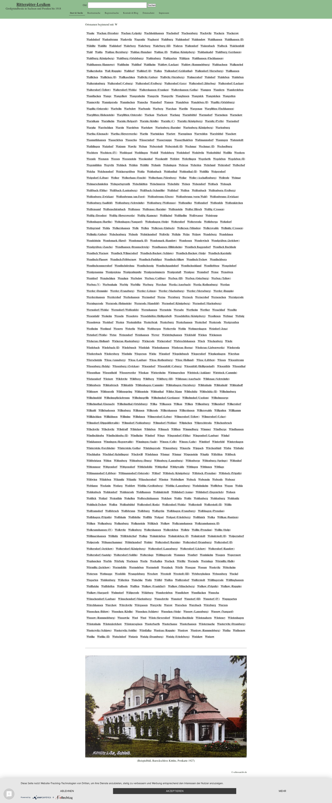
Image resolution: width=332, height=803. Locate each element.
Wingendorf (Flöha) (179, 435)
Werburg (148, 284)
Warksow (162, 115)
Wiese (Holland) (184, 360)
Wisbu (227, 448)
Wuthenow (239, 630)
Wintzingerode (151, 448)
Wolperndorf (236, 536)
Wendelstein (93, 240)
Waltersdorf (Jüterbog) (202, 83)
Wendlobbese (211, 265)
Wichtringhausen (172, 335)
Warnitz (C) (168, 121)
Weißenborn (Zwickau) (100, 196)
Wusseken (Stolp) (171, 611)
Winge (161, 435)
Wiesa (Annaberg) (115, 360)
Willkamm (235, 410)
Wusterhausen (188, 624)
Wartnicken (157, 134)
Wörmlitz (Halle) (225, 561)
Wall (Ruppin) (113, 71)
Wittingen (192, 467)
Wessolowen (93, 322)
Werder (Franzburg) (122, 291)
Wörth (179, 567)
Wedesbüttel (213, 152)
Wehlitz (144, 165)
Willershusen (187, 410)
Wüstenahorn (204, 618)
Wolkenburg (121, 523)
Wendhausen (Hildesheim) (167, 247)
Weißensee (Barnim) (154, 209)
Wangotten (229, 96)
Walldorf (129, 71)
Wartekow (147, 127)
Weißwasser (196, 215)
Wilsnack (163, 429)
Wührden (123, 580)
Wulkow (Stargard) (97, 592)
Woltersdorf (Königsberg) (131, 548)
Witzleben (105, 479)
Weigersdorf (218, 171)
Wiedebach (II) (110, 347)
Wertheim (192, 310)
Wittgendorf (110, 467)
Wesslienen (214, 316)
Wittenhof (236, 460)
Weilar (183, 178)
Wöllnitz (113, 536)
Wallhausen (232, 71)
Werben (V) (93, 284)
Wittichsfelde (145, 467)
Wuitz (148, 580)
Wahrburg (144, 46)
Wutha (226, 630)
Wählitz (90, 46)
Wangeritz (167, 96)
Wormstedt (152, 567)
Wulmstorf (117, 592)
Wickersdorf (164, 341)
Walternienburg (95, 83)
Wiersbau (233, 354)
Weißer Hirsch (193, 209)
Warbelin (116, 108)
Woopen (220, 555)
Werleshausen (131, 297)
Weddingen (141, 152)
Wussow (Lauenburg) (196, 611)
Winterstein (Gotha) (129, 448)
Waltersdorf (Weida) (125, 90)
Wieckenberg (215, 341)
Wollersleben (170, 530)
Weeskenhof (146, 159)
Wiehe (152, 354)
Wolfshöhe (134, 517)
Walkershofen (94, 71)
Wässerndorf (146, 140)
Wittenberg (120, 460)
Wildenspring (124, 391)
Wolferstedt (195, 504)
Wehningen (169, 165)
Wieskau (143, 372)
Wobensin (204, 479)
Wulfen (168, 580)
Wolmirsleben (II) (178, 536)
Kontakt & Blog (130, 12)
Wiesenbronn (236, 360)
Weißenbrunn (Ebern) (160, 196)
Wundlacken (198, 592)
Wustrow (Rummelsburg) (205, 630)
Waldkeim (149, 64)
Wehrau (183, 165)
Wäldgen (184, 58)
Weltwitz (164, 234)
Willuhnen (139, 416)
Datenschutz (148, 12)
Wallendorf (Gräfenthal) (178, 71)
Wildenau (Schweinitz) (216, 379)
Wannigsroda (110, 102)
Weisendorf (199, 184)
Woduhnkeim (200, 485)
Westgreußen (231, 322)
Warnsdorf (232, 121)
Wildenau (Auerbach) (188, 379)
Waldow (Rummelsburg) (195, 64)
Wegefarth (204, 159)
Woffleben (216, 485)
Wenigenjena (113, 272)
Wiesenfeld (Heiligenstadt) (199, 366)
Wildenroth (107, 391)
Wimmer (206, 429)
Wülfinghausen (235, 580)
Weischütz (173, 184)
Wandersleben (235, 90)
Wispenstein (191, 454)
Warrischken (105, 127)
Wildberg (135, 379)
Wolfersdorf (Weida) (174, 504)
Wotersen (92, 574)
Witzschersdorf (147, 479)
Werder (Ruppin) (223, 291)
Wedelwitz (198, 152)
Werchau (161, 284)
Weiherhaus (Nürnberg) (162, 178)
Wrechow (152, 574)
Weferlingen (189, 159)
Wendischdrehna (124, 265)
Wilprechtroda (203, 423)
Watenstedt (236, 140)
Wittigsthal (161, 467)
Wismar (165, 454)
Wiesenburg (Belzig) (98, 366)
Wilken (189, 404)
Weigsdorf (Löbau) (97, 178)
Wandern (218, 90)
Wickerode (148, 341)
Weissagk (225, 184)
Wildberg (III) (164, 379)
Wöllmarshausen (96, 536)
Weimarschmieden (97, 184)
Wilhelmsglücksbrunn (117, 398)
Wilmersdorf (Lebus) (159, 416)
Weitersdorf (178, 221)
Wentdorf (92, 278)
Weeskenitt (161, 159)
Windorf (150, 435)
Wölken (90, 523)
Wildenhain (205, 385)
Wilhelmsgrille (140, 398)
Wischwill (137, 454)
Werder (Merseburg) (199, 291)
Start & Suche (76, 12)
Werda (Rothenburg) (205, 284)
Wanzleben (182, 102)
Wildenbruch (110, 385)
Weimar (236, 178)
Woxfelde (120, 574)
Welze (186, 234)
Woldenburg (217, 498)
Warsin (120, 127)
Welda (106, 228)
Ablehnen (67, 791)
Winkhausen (93, 441)
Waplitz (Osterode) (97, 108)
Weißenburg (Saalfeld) (99, 203)
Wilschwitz (92, 429)
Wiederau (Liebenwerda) (210, 347)
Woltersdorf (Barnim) (167, 542)
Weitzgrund (93, 228)
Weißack (213, 184)
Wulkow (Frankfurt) (153, 586)
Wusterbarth (152, 624)
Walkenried (236, 64)
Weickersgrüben (125, 171)
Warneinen (221, 115)
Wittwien (91, 479)
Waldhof (136, 64)
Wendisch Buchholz (224, 247)
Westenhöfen (133, 322)
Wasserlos (131, 140)
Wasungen (222, 140)
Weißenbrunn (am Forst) (130, 196)
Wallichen (92, 77)
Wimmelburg (190, 429)
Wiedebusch (129, 347)
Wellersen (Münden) (189, 228)
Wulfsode (122, 586)
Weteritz (130, 328)
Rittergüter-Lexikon (33, 4)
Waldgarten (170, 58)
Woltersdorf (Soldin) (125, 555)
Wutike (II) (103, 636)
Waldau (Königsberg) (182, 52)
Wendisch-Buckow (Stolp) (191, 253)
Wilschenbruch (223, 423)
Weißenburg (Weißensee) (161, 203)
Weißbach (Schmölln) (152, 190)
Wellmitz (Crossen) (232, 228)
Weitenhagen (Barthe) (99, 221)
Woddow (130, 485)
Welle (135, 228)
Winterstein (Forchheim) (100, 448)
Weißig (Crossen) (214, 209)
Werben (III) (175, 278)
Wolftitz (147, 517)
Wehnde (156, 165)
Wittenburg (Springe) (215, 460)
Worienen (132, 561)
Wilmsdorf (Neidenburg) (136, 423)
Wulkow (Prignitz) (207, 586)
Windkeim (137, 435)
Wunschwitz (161, 599)
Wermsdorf (148, 297)
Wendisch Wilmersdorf (124, 253)
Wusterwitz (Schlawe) (99, 630)
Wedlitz (227, 152)
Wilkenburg (202, 404)
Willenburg (124, 410)
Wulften (134, 586)
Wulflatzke (92, 586)
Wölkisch (152, 523)
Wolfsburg (143, 511)
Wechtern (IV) (108, 152)
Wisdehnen (151, 454)
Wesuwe (118, 328)
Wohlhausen (143, 492)
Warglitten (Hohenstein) (100, 115)
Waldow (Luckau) (168, 64)
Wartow (171, 134)
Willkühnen (111, 416)
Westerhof (201, 322)
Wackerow (233, 33)
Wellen (145, 228)
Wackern (219, 33)
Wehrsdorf (224, 165)
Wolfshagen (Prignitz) (99, 517)
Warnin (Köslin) (149, 121)
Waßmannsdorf (204, 140)
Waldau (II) (161, 52)
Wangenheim (137, 96)
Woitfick (91, 498)
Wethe (141, 328)
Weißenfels (216, 203)
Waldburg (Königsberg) (100, 58)
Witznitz (131, 479)
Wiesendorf (148, 366)
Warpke (91, 127)
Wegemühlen (94, 165)
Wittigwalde (177, 467)
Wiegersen (140, 354)
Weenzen (103, 159)
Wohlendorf (110, 492)
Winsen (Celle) (168, 441)
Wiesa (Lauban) (137, 360)
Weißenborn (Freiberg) (222, 190)
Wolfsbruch (112, 511)
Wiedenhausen (160, 347)
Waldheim (123, 64)
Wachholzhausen (154, 33)
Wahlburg (167, 39)
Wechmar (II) (207, 146)
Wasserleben (115, 140)
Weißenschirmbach (114, 209)
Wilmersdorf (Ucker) (214, 416)
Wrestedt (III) (181, 574)
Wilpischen (185, 423)
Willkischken (94, 416)
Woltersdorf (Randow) (221, 548)
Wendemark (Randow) (163, 240)
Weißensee (134, 209)
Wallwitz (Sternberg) (172, 77)
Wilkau (178, 404)
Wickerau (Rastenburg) (126, 341)
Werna (161, 297)
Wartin (144, 134)
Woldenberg (201, 498)
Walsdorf (210, 77)
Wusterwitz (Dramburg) (231, 624)
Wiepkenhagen (216, 354)
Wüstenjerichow (112, 624)
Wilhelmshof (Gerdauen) (165, 398)
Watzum (121, 146)
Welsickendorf (148, 234)
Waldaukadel (205, 52)
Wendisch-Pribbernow (123, 259)
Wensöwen (227, 272)
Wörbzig (119, 561)
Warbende (144, 108)
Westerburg (167, 322)
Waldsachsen (219, 64)
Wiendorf (164, 354)
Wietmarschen (176, 372)
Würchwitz (125, 605)
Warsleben (132, 127)
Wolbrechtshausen (148, 498)
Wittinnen (206, 467)
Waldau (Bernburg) (116, 52)
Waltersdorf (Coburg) (120, 83)
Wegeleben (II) (236, 159)
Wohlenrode (127, 492)
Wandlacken (93, 96)
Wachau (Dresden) (108, 33)
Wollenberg (135, 530)
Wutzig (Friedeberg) (178, 636)
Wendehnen (226, 234)
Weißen (185, 190)
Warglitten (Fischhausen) (219, 108)
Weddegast (125, 152)
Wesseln (119, 316)
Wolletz (185, 530)
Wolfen (113, 504)
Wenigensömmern (154, 272)
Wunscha (213, 592)
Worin (143, 561)
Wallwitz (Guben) (147, 77)
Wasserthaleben (183, 140)
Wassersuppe (164, 140)
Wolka (211, 517)
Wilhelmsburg (227, 391)
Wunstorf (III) (192, 599)
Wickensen (215, 335)
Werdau (225, 284)
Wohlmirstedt (161, 492)
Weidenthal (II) (188, 171)
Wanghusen (182, 96)
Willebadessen (106, 410)
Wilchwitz (121, 379)
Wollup (143, 536)
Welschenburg (117, 234)
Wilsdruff (122, 429)
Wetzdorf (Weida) (96, 335)
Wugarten (92, 580)
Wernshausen (149, 310)
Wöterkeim (229, 567)
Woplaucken (93, 561)
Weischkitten (139, 184)
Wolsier (148, 542)
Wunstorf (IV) (211, 599)
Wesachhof (218, 310)
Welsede (133, 234)
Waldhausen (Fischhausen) (207, 58)
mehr (282, 791)
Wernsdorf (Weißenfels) (125, 310)
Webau (143, 146)
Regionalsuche (112, 12)
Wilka (153, 404)
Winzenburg (170, 448)
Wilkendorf (218, 404)
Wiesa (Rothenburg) (161, 360)
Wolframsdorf (94, 511)
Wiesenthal (238, 366)
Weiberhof (239, 165)
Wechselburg (224, 146)
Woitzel (103, 498)
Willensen (138, 410)
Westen (120, 322)
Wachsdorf (172, 33)
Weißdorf (172, 190)
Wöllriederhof (128, 536)
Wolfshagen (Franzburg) (181, 511)
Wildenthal (157, 391)
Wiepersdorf (198, 354)
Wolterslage (147, 555)
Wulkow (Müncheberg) (181, 586)
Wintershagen (235, 441)
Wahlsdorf (115, 46)
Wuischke (137, 580)
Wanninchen (127, 102)
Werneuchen (218, 297)
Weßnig (239, 316)
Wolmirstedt (198, 536)
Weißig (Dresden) (96, 215)
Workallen (156, 561)
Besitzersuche (93, 12)
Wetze (113, 335)
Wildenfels (127, 385)
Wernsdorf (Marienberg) (207, 303)
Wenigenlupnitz (132, 272)
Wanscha (142, 102)
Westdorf (108, 322)
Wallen (158, 71)
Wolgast (159, 517)
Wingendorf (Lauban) (206, 435)
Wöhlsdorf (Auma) (182, 492)
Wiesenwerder (127, 372)
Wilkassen (165, 404)
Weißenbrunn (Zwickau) (224, 196)
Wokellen (129, 498)
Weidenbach (154, 171)
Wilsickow (136, 429)
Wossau (202, 567)
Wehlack (121, 165)
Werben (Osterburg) (197, 278)
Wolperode (92, 542)
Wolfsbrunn (128, 511)
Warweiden (201, 134)
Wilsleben (150, 429)
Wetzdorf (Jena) (218, 328)
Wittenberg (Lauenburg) (168, 460)
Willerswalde (204, 410)
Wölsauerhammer (112, 542)
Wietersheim (158, 372)
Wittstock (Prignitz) (230, 473)
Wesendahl (92, 316)
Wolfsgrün (158, 511)
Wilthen (176, 429)
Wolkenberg (105, 523)
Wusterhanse (169, 624)
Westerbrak (151, 322)
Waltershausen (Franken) (154, 90)
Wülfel (158, 580)
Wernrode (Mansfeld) (146, 303)
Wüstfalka (145, 630)
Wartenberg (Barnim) (168, 127)
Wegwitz (109, 165)
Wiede (228, 341)
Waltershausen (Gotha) (184, 90)
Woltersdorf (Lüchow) (193, 548)
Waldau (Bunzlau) (141, 52)
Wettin (182, 328)
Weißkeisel (166, 215)
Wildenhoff (236, 385)
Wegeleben (219, 159)
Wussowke (123, 618)
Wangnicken (213, 96)
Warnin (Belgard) (127, 121)
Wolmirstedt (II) (217, 536)
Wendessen (185, 240)
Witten (107, 460)
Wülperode (132, 592)
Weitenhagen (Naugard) (128, 221)
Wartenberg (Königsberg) (198, 127)
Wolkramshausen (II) (207, 523)
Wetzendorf (126, 335)
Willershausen (168, 410)
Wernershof (202, 297)
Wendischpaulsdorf (167, 265)
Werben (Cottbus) (155, 278)
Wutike (90, 636)
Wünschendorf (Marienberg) (135, 599)
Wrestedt (165, 574)
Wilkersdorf (234, 404)
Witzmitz (119, 479)
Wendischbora (218, 259)
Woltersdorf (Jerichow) (99, 548)
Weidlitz (204, 171)
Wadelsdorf (93, 39)
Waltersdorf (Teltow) (98, 90)
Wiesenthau (93, 372)
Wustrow (183, 630)
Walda (99, 52)
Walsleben (223, 77)
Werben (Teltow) (221, 278)
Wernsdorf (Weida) (97, 310)
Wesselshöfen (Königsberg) (190, 316)
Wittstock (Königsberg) (176, 473)
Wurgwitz (156, 605)
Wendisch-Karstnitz (219, 253)
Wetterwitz (169, 328)
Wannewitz (93, 102)
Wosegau (190, 567)
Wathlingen (93, 146)
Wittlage (219, 467)
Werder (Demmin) (97, 291)
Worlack (169, 561)
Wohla (239, 485)
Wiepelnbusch (180, 354)
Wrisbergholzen (201, 574)
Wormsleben (136, 567)
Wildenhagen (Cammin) (149, 385)
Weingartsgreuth (120, 184)
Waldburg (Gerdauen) (228, 52)
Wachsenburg (189, 33)
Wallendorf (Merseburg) (209, 71)
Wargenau (196, 108)
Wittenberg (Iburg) (140, 460)
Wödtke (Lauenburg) (177, 485)
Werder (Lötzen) (146, 291)
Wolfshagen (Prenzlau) (211, 511)
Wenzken (123, 278)
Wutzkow (197, 636)
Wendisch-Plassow (97, 259)
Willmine (125, 416)
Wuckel (233, 574)
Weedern (239, 152)
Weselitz (232, 310)
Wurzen (223, 605)
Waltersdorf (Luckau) (231, 83)
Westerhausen (184, 322)
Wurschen (181, 605)
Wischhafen (93, 454)
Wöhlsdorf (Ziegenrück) (210, 492)
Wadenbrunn (110, 39)
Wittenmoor (93, 467)
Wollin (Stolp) (222, 530)
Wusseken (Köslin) (122, 611)
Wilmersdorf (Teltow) (186, 416)
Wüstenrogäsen (133, 624)
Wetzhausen (142, 335)
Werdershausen (95, 297)
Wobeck (191, 479)
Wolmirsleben (158, 536)
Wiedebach (93, 347)
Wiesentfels (223, 366)
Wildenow (92, 391)
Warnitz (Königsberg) (190, 121)
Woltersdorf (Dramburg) (197, 542)
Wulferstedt (198, 580)
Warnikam (92, 121)
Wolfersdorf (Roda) (148, 504)
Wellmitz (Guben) (96, 234)
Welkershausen (121, 228)
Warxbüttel (216, 134)
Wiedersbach (94, 354)
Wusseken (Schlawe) (147, 611)
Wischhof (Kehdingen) (116, 454)
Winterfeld (218, 441)
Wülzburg (147, 592)
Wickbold (190, 335)
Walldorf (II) (144, 71)
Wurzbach (195, 605)
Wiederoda (233, 347)
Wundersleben (164, 592)
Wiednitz (127, 354)
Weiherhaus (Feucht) (134, 178)
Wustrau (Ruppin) (164, 630)
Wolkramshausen (182, 523)
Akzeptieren (174, 791)
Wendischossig (145, 265)
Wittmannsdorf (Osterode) (133, 473)
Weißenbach (199, 190)
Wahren (178, 46)
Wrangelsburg (136, 574)
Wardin (183, 108)
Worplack (167, 567)
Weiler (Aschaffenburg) (202, 178)
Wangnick (198, 96)
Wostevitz (214, 567)
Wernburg (174, 297)
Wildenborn (93, 385)
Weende (91, 159)
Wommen (179, 555)
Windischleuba (95, 435)
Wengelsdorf (229, 265)
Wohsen (230, 492)
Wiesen (221, 360)
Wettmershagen (197, 328)
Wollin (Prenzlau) (202, 530)
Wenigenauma (94, 272)
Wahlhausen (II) (234, 39)
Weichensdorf (105, 171)
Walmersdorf (194, 77)
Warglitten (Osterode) (129, 115)
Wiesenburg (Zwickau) (125, 366)
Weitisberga (211, 221)
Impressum (164, 12)
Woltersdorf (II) (223, 542)
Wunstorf (176, 599)
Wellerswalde (211, 228)
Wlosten (163, 479)
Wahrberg (130, 46)
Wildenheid (220, 385)
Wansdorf (156, 102)
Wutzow (209, 636)
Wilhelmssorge (219, 398)
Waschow (230, 134)
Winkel (225, 435)
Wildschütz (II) (208, 391)
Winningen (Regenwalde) (118, 441)
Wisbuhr (238, 448)
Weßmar (228, 316)
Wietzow (108, 379)
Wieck (201, 341)
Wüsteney (219, 618)
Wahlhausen (215, 39)
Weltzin (176, 234)
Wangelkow (120, 96)
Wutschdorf (119, 636)
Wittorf (156, 473)
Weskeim (107, 316)
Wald (89, 52)
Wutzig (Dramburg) (151, 636)
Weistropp (211, 215)
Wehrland (209, 165)
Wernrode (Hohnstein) (118, 303)
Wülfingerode (216, 580)
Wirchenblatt (213, 448)
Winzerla (185, 448)
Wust (135, 618)
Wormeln (193, 561)
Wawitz (132, 146)
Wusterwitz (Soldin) (125, 630)
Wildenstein (141, 391)
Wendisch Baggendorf (198, 247)
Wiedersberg (111, 354)
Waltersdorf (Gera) (175, 83)
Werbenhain (110, 284)
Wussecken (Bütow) (97, 611)
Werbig (123, 284)
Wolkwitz (120, 530)
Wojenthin (116, 498)
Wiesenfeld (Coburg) (170, 366)
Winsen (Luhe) (187, 441)
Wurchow (111, 605)
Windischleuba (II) (117, 435)
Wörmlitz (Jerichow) (98, 567)
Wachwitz (205, 33)
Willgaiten (220, 410)
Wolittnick (199, 517)
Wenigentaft (174, 272)
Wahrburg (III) (162, 46)
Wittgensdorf (127, 467)
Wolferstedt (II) (213, 504)
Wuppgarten (229, 599)
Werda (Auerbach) (180, 284)
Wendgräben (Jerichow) (225, 240)
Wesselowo (132, 316)
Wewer (155, 335)
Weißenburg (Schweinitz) (129, 203)
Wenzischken (107, 278)
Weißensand (93, 209)
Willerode (152, 410)
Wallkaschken (127, 77)
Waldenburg (153, 58)
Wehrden (195, 165)
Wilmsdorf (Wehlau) (165, 423)
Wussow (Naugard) (222, 611)
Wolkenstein (138, 523)
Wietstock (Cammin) (225, 372)
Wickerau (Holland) (98, 341)
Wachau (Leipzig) (131, 33)
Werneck (187, 297)
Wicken (202, 335)
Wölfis (228, 504)
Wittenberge (193, 460)
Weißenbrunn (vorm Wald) (192, 196)
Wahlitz (102, 46)
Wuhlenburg (107, 580)
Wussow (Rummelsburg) (100, 618)
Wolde (187, 498)
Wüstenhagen (236, 618)
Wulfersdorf (182, 580)
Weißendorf (201, 203)
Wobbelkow (177, 479)
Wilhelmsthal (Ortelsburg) (132, 404)
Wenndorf (203, 272)
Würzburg (210, 605)
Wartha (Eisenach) (97, 134)
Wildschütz (190, 391)
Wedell (154, 152)
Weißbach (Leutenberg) (123, 190)
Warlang (175, 115)
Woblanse (92, 485)
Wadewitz (126, 39)
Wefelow (175, 159)
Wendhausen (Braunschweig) (132, 247)
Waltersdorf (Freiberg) (148, 83)
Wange (107, 96)
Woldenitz (233, 498)
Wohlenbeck (93, 492)
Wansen (168, 102)
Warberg (158, 108)
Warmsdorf (205, 115)
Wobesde (217, 479)
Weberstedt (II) (174, 146)
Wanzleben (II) (199, 102)
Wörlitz (181, 561)
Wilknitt (91, 410)
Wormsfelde (120, 567)
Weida (141, 171)
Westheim (92, 328)
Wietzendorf (93, 379)
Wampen (205, 90)
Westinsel (105, 328)
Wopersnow (234, 555)
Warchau (171, 108)
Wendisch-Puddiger (150, 259)
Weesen (115, 159)
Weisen (186, 184)
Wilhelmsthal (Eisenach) (100, 404)
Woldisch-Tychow (96, 504)
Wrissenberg (219, 574)
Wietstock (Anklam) (199, 372)
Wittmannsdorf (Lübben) (101, 473)
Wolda (178, 498)
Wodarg (118, 485)
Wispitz (204, 454)
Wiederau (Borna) (182, 347)
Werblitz (135, 284)
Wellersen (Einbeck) (163, 228)
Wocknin (105, 485)
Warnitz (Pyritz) (214, 121)
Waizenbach (207, 46)
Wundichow (182, 592)
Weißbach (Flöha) (96, 190)
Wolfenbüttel (127, 504)
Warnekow (236, 115)
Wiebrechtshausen (184, 341)
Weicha (90, 171)
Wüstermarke (207, 624)
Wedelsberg (167, 152)
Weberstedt (156, 146)
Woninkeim (206, 555)
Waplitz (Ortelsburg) (223, 102)
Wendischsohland (191, 265)
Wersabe (179, 310)
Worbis (107, 561)
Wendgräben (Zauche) (99, 247)
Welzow (196, 234)
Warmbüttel (189, 115)
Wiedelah (144, 347)
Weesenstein (129, 159)
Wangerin (153, 96)
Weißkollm (180, 215)
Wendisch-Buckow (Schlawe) (157, 253)
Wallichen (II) (108, 77)
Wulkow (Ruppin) (231, 586)
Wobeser (230, 479)
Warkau (149, 115)
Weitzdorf (226, 221)
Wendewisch (201, 240)
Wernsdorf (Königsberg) (176, 303)
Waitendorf (191, 46)
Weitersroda (194, 221)
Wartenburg (222, 127)
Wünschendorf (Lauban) (101, 599)
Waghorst (153, 39)
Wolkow (165, 523)
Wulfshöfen (107, 586)
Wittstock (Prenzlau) (204, 473)
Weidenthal (170, 171)
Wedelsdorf (183, 152)
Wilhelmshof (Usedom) (195, 398)
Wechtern (92, 152)
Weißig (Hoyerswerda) (122, 215)
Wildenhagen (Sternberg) (181, 385)
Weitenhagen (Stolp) (157, 221)
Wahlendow (198, 39)
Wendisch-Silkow (174, 259)
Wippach (198, 448)
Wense (215, 272)
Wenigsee (189, 272)
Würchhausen (94, 605)
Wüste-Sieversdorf (159, 618)
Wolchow (166, 498)
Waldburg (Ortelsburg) (130, 58)
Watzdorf (107, 146)
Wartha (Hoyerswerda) (124, 134)
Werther (205, 310)
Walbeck (222, 46)
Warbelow (130, 108)
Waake (90, 33)
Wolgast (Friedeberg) (178, 517)
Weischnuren (157, 184)
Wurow (168, 605)
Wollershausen (152, 530)
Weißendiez (185, 203)
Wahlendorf (182, 39)
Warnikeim (107, 121)
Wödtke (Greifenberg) (150, 485)
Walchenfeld (237, 46)
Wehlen (133, 165)
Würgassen (141, 605)
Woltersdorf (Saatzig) (98, 555)
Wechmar (190, 146)
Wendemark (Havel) (114, 240)
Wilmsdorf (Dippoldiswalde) (102, 423)
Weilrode (224, 178)
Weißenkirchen (234, 203)
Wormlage (207, 561)
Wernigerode (236, 297)
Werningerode (94, 303)
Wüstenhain (93, 624)
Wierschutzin (94, 360)
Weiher (115, 178)
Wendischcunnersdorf (99, 265)
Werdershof (114, 297)
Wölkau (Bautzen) (227, 517)
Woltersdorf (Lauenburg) (163, 548)
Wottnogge (106, 574)
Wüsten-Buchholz (182, 618)
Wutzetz (133, 636)
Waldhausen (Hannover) (100, 64)
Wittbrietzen (93, 460)
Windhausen (236, 429)
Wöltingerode (164, 555)
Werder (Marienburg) (171, 291)
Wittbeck (230, 454)
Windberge (220, 429)
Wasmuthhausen (96, 140)
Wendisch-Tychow (196, 259)
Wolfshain (120, 517)
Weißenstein (175, 209)
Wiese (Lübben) (205, 360)
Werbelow (136, 278)
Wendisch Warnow (97, 253)
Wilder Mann (174, 391)
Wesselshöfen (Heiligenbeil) (156, 316)
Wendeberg (210, 234)
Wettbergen (154, 328)
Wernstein (165, 310)
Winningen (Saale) (146, 441)
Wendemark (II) (138, 240)
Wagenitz (139, 39)
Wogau (228, 485)
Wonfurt (192, 555)
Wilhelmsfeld (94, 398)
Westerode (215, 322)
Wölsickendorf (133, 542)
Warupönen (185, 134)
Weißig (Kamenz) (147, 215)
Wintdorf (204, 441)
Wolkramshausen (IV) (99, 530)
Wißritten (217, 454)
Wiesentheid (110, 372)
